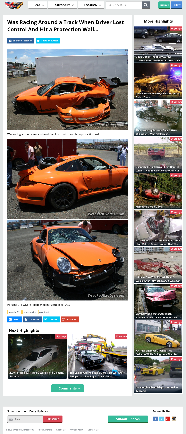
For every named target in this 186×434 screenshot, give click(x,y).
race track (44, 312)
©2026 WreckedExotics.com (20, 429)
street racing (30, 312)
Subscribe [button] (53, 419)
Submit (164, 5)
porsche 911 (14, 312)
